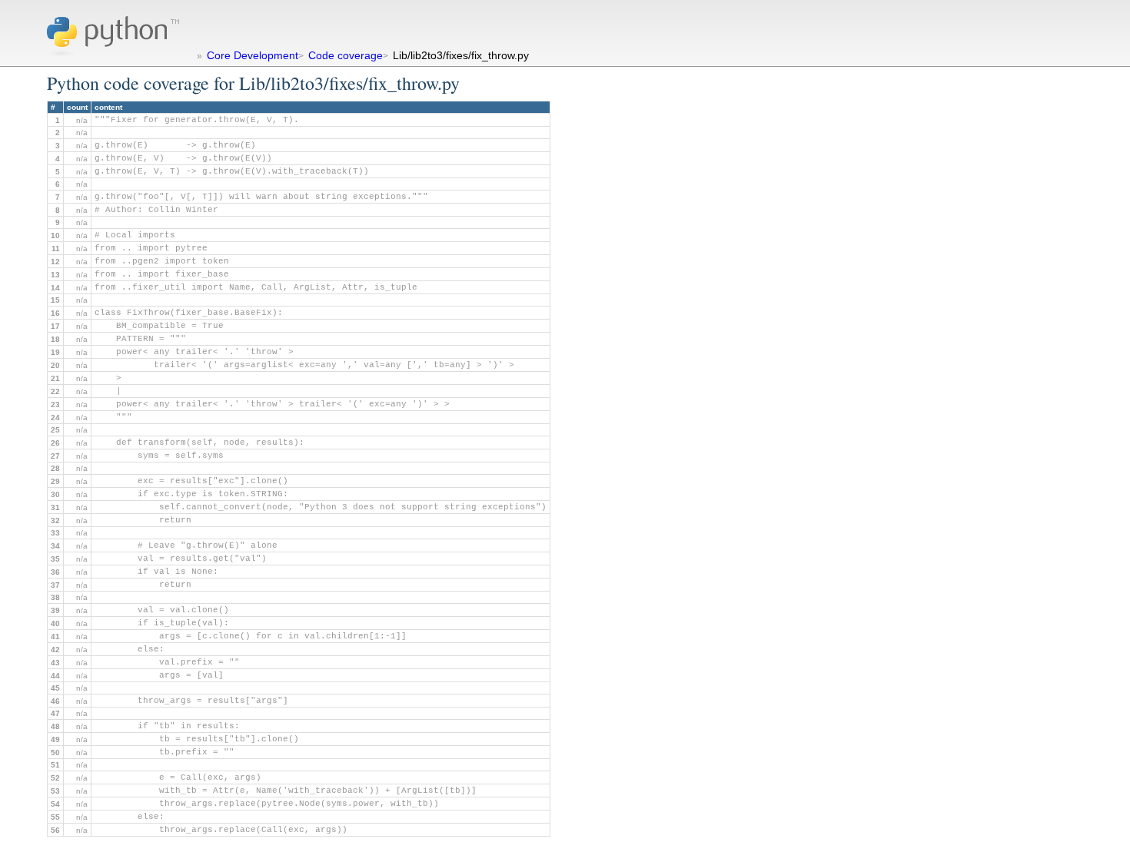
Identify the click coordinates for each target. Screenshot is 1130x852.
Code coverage (345, 55)
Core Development (252, 55)
